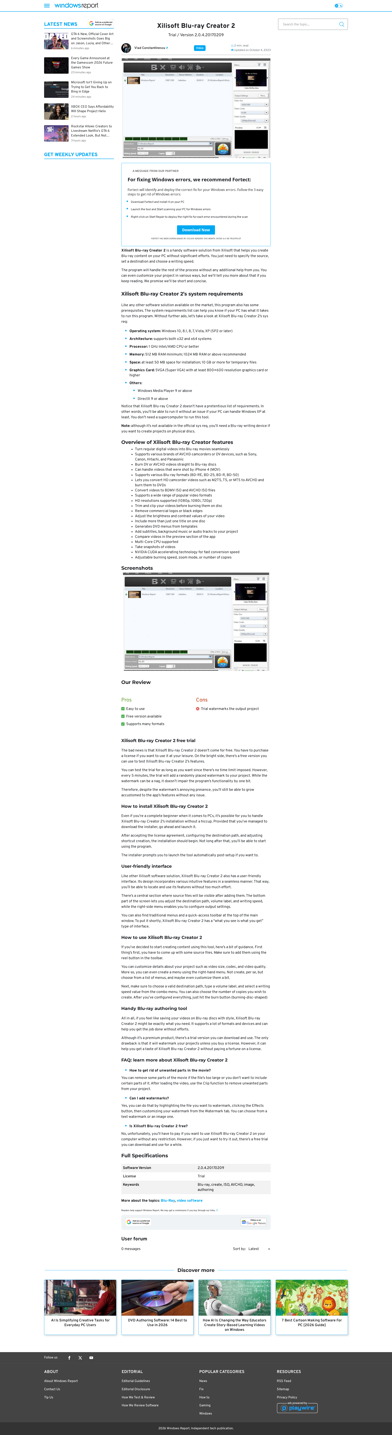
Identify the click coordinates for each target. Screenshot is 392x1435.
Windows (205, 1414)
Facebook (69, 1358)
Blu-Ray (168, 1200)
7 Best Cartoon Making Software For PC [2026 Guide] (312, 1323)
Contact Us (52, 1389)
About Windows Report (61, 1381)
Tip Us (48, 1398)
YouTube (91, 1358)
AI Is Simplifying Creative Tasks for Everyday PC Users (80, 1323)
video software (190, 1200)
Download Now (196, 229)
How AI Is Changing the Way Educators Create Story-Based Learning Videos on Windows (234, 1325)
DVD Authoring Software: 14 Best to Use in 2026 (157, 1323)
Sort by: (239, 1249)
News (203, 1381)
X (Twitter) (80, 1358)
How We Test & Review (138, 1398)
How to (204, 1398)
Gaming (204, 1405)
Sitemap (283, 1389)
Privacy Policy (287, 1398)
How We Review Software (140, 1405)
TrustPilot (235, 238)
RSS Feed (284, 1381)
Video (200, 48)
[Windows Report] (76, 5)
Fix (201, 1389)
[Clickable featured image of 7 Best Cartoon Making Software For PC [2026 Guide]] (312, 1298)
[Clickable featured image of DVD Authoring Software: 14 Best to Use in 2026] (157, 1298)
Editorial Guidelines (136, 1381)
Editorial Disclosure (136, 1389)
